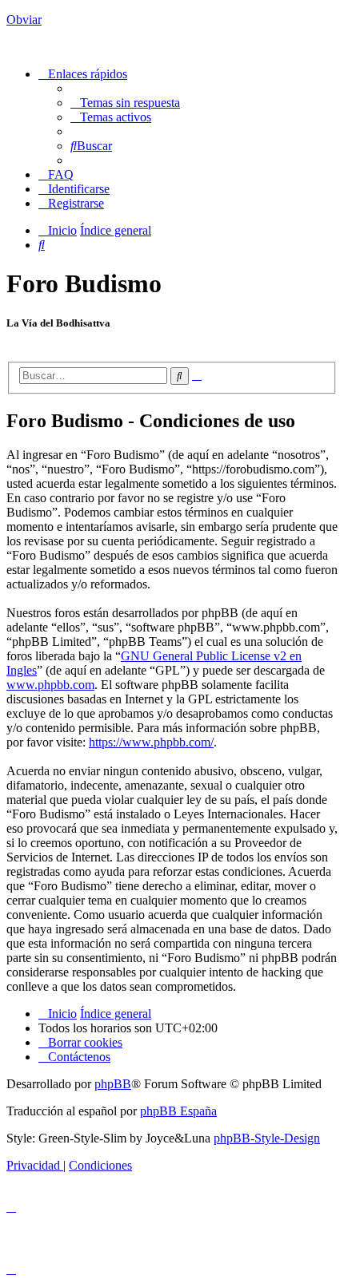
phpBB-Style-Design (267, 1138)
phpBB (112, 1084)
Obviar (24, 19)
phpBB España (178, 1111)
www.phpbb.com (50, 684)
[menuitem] (125, 102)
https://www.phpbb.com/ (151, 742)
